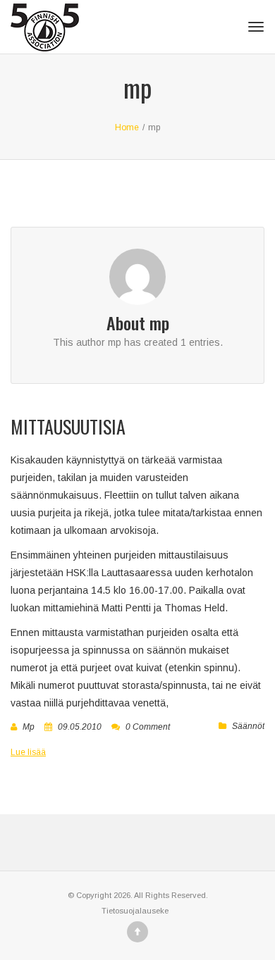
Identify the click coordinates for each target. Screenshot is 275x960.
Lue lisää (28, 752)
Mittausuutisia (68, 426)
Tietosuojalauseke (135, 910)
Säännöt (248, 726)
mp (29, 727)
